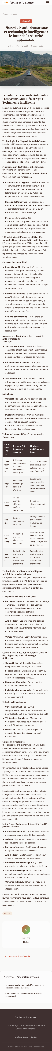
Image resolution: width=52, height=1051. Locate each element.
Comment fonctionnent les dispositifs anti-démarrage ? (23, 994)
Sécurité (14, 14)
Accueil (5, 14)
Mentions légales (21, 1037)
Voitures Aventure (22, 2)
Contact (34, 1037)
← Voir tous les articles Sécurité (16, 956)
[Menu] (47, 2)
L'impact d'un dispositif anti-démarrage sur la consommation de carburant (24, 986)
